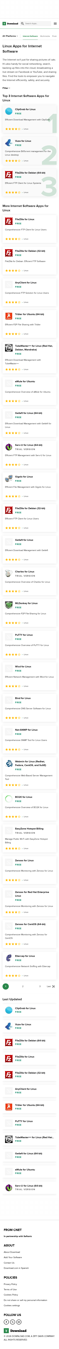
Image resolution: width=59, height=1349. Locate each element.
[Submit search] (22, 23)
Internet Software (30, 36)
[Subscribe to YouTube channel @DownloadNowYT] (18, 1321)
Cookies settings (12, 1305)
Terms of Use (10, 1289)
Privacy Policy (10, 1284)
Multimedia (45, 36)
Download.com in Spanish (16, 1268)
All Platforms (9, 36)
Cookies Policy (11, 1294)
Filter (5, 88)
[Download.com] (10, 23)
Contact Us (9, 1263)
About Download (12, 1252)
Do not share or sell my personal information (25, 1300)
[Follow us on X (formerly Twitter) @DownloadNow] (12, 1321)
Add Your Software (13, 1257)
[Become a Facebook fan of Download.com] (6, 1321)
